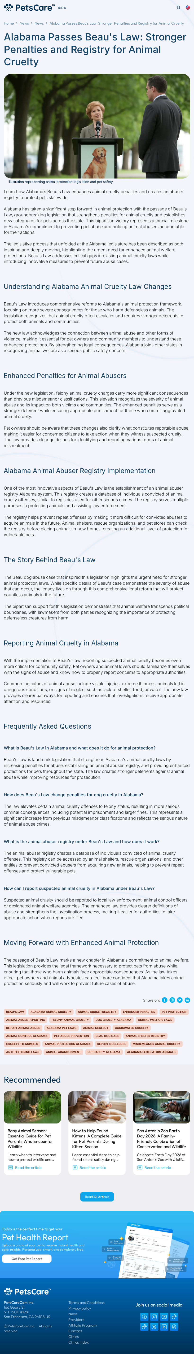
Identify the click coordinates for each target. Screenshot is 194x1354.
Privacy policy (79, 1308)
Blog (62, 8)
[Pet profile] (178, 7)
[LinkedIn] (164, 1327)
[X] (154, 1327)
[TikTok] (174, 1317)
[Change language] (187, 7)
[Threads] (174, 1327)
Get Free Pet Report (27, 1259)
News (24, 23)
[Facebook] (144, 1317)
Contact (75, 1330)
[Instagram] (154, 1317)
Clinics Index (78, 1342)
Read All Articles (97, 1197)
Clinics (73, 1336)
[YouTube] (164, 1317)
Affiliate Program (82, 1325)
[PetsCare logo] (29, 7)
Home (9, 23)
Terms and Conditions (86, 1302)
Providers (76, 1319)
